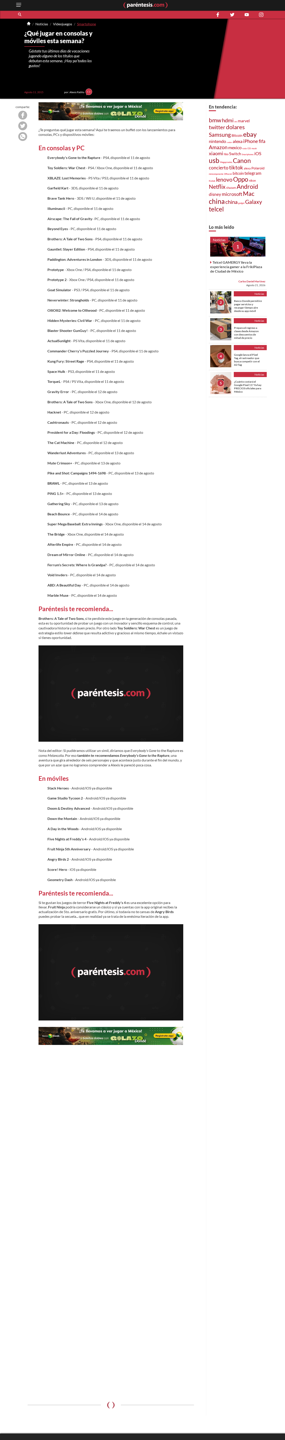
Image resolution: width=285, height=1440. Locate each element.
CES (249, 148)
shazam (231, 187)
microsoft (232, 194)
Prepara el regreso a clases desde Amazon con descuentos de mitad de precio (246, 332)
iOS (257, 153)
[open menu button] (19, 5)
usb (214, 160)
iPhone (250, 141)
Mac (248, 193)
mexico (235, 147)
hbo (226, 154)
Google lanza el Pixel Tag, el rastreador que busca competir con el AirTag (247, 359)
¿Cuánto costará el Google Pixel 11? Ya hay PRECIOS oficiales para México (247, 386)
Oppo (240, 179)
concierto (218, 167)
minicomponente (216, 174)
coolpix (229, 142)
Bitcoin (237, 135)
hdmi (228, 120)
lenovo (224, 179)
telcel (216, 209)
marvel (244, 120)
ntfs (235, 122)
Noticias (41, 24)
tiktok (236, 167)
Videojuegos (62, 24)
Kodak (212, 180)
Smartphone (86, 24)
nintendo (217, 141)
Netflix (217, 186)
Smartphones (248, 154)
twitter (217, 127)
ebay (250, 134)
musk (254, 148)
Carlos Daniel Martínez (251, 281)
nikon (252, 180)
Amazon (218, 147)
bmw (215, 120)
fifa (262, 141)
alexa (237, 141)
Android (247, 186)
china (217, 201)
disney (215, 194)
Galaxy (253, 202)
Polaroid (258, 168)
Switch (235, 153)
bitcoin (238, 173)
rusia (244, 148)
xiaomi (216, 153)
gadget (241, 203)
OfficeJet (228, 174)
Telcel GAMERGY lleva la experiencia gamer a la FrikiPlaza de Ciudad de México (236, 266)
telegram (252, 173)
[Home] (29, 24)
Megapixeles (226, 162)
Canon (242, 160)
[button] (20, 14)
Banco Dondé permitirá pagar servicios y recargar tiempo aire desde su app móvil (248, 306)
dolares (235, 127)
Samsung (220, 134)
